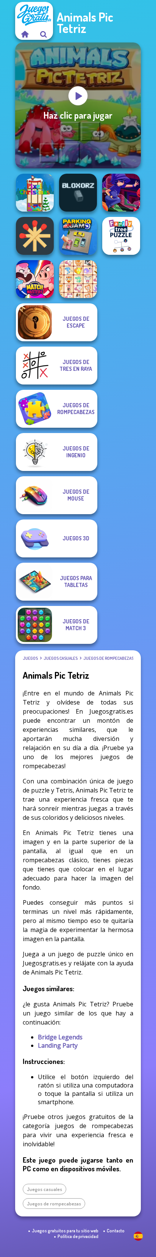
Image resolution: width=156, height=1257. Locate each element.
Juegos (30, 658)
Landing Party (58, 1045)
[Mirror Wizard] (121, 193)
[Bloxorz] (78, 193)
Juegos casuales (61, 658)
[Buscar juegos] (43, 34)
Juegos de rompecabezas (108, 658)
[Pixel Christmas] (35, 193)
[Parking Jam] (78, 236)
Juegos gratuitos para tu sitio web (65, 1230)
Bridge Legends (60, 1037)
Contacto (116, 1230)
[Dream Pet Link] (78, 279)
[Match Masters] (35, 279)
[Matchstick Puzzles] (35, 236)
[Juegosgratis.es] (24, 34)
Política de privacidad (78, 1236)
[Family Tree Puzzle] (121, 236)
